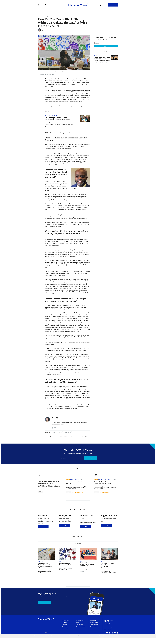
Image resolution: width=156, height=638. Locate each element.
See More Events (78, 501)
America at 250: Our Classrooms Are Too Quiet (66, 564)
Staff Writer (54, 419)
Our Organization (65, 620)
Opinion (91, 10)
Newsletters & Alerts (94, 622)
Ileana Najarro (46, 30)
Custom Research (107, 629)
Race (59, 432)
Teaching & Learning (73, 10)
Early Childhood (41, 479)
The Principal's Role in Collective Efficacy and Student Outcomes (103, 482)
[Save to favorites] (39, 82)
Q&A (48, 16)
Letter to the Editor (84, 562)
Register (40, 491)
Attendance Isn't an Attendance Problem (75, 482)
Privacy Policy (77, 635)
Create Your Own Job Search (77, 536)
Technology (84, 10)
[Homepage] (78, 5)
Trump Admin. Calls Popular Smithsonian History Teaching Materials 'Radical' (102, 58)
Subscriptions (93, 620)
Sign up (91, 458)
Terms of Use (130, 635)
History (54, 432)
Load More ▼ (78, 585)
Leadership (51, 10)
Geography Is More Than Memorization (87, 564)
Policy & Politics (60, 10)
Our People (64, 624)
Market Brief (104, 10)
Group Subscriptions (94, 624)
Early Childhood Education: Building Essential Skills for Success (48, 482)
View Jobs (43, 526)
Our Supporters (65, 626)
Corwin (81, 492)
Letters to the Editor (80, 620)
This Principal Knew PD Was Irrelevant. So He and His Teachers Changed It (58, 120)
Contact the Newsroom (80, 626)
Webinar (82, 479)
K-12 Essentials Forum (51, 479)
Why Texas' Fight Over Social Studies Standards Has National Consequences (108, 565)
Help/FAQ (78, 622)
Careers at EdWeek (66, 628)
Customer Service (79, 624)
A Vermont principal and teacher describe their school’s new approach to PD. (59, 125)
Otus (109, 492)
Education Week (60, 419)
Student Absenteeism (75, 479)
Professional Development (51, 115)
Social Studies (42, 16)
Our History (64, 622)
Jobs (96, 10)
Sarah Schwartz (97, 62)
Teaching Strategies (67, 432)
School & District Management (105, 479)
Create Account (44, 602)
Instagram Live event (84, 90)
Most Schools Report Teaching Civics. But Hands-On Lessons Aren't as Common (45, 565)
